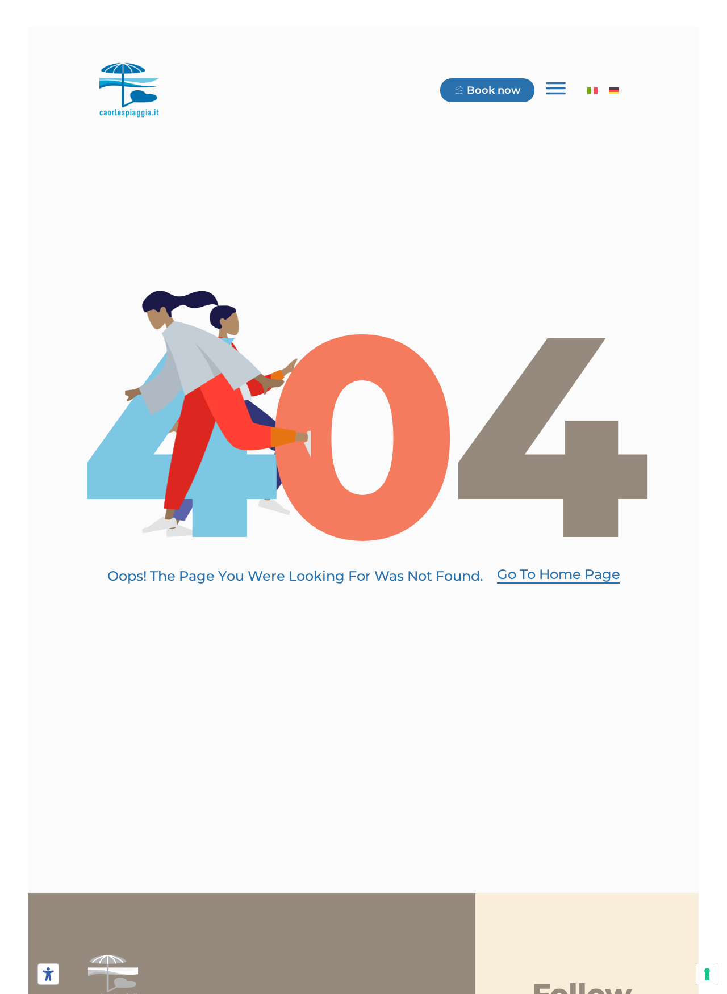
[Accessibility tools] (48, 974)
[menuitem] (592, 90)
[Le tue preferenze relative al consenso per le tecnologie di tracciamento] (707, 974)
